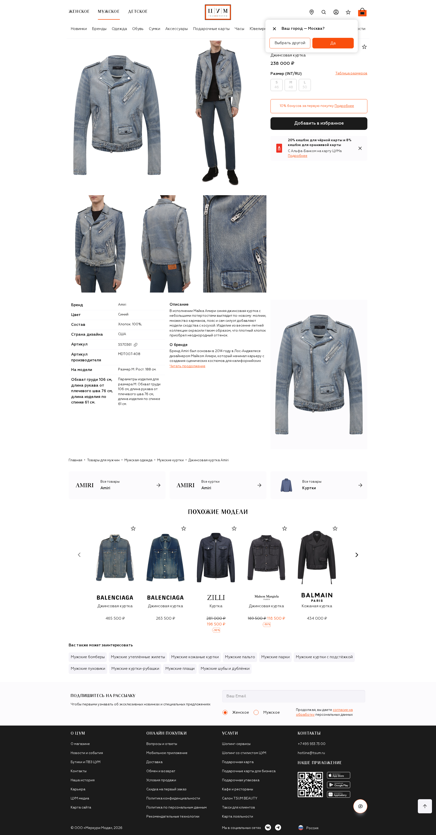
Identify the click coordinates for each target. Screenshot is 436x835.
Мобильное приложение (166, 753)
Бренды (99, 29)
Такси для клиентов (238, 807)
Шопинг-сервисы (236, 744)
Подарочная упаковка (240, 780)
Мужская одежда (138, 460)
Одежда (119, 29)
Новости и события (87, 753)
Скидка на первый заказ (166, 789)
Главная (75, 460)
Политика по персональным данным (176, 807)
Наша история (83, 780)
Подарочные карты (211, 29)
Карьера (78, 789)
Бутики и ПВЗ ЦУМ (85, 762)
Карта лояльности (237, 816)
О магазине (80, 744)
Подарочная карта (238, 762)
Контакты (79, 771)
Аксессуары (176, 29)
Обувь (138, 29)
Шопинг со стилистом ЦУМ (244, 753)
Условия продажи (161, 780)
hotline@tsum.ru (311, 753)
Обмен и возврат (160, 771)
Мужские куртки (170, 460)
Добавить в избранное (319, 123)
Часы (239, 29)
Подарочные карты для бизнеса (249, 771)
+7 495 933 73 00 (311, 744)
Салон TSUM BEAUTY (239, 798)
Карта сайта (81, 807)
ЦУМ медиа (80, 798)
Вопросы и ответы (161, 744)
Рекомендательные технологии (172, 816)
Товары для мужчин (103, 460)
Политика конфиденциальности (173, 798)
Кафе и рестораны (237, 789)
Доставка (154, 762)
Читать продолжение (187, 366)
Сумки (154, 29)
